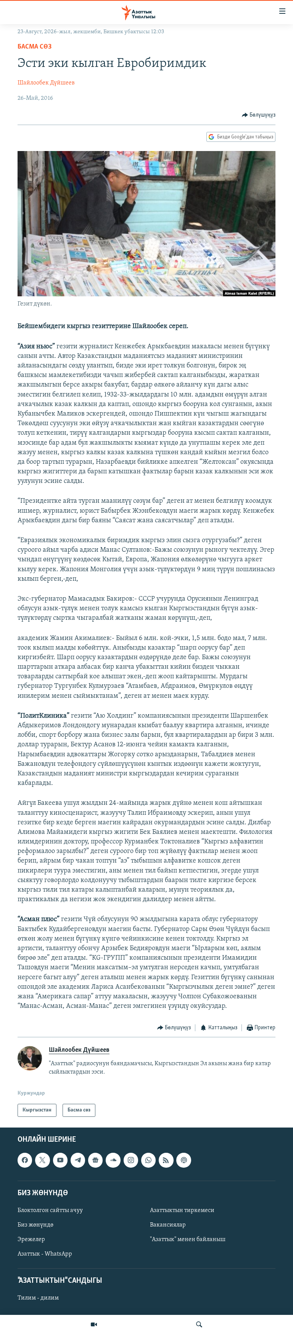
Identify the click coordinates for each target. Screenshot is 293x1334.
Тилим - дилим (38, 1298)
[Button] (259, 115)
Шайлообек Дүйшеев (46, 83)
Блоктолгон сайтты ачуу (50, 1210)
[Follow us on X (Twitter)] (42, 1160)
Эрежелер (31, 1240)
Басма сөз (35, 47)
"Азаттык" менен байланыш (187, 1240)
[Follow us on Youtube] (60, 1160)
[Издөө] (199, 1324)
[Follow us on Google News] (95, 1160)
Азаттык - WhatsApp (45, 1254)
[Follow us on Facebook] (25, 1160)
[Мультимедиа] (93, 1324)
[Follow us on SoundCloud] (113, 1160)
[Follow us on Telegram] (78, 1160)
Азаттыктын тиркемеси (182, 1210)
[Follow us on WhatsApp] (148, 1160)
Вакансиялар (168, 1225)
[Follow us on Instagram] (131, 1160)
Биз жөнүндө (35, 1225)
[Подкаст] (183, 1160)
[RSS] (166, 1160)
